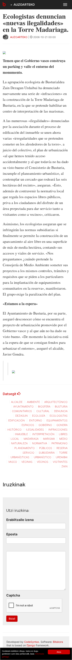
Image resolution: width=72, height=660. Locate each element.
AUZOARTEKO (24, 4)
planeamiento (24, 448)
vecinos (42, 461)
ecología (38, 415)
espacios (28, 425)
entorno (35, 420)
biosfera (44, 406)
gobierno (45, 425)
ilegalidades (35, 429)
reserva (62, 448)
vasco (12, 461)
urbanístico (42, 457)
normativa (39, 443)
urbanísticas (20, 457)
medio (63, 438)
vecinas (26, 461)
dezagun (21, 415)
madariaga (31, 438)
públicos (45, 448)
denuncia (61, 411)
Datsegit (10, 394)
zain (64, 466)
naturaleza (19, 443)
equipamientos (57, 420)
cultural (43, 411)
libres (63, 434)
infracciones (58, 429)
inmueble (21, 434)
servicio (28, 452)
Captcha (13, 595)
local (15, 438)
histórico (14, 429)
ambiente (33, 401)
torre (63, 452)
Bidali (12, 618)
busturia (61, 406)
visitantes (60, 461)
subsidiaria (47, 452)
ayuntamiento (23, 406)
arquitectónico (56, 401)
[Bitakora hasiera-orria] (4, 4)
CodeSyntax (31, 641)
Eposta (11, 534)
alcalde (17, 401)
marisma (49, 438)
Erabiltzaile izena (20, 520)
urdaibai (62, 457)
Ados (59, 651)
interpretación (43, 434)
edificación (16, 420)
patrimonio (60, 443)
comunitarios (22, 411)
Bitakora (58, 641)
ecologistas (59, 415)
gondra (62, 425)
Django (31, 645)
